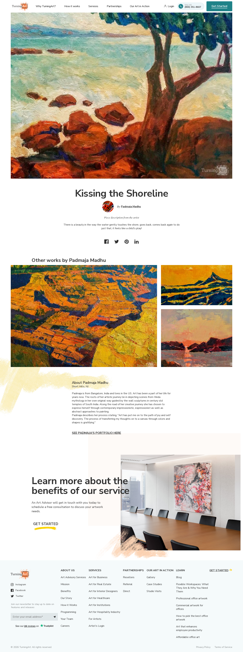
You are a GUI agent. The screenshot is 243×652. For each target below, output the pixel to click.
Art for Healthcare (99, 598)
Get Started (219, 6)
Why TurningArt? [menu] (46, 6)
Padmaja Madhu (131, 206)
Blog (179, 577)
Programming (68, 612)
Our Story (66, 598)
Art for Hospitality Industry (104, 612)
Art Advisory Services (73, 577)
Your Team (67, 619)
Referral (127, 584)
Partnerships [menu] (114, 6)
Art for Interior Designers (103, 591)
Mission (65, 584)
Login (171, 6)
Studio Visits (154, 591)
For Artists (95, 619)
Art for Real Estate (100, 584)
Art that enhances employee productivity (189, 628)
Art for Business (98, 577)
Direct (126, 591)
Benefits (66, 591)
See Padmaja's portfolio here (96, 433)
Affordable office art (188, 637)
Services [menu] (93, 6)
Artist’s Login (96, 626)
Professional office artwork (191, 598)
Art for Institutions (99, 605)
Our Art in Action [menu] (139, 6)
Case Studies (154, 584)
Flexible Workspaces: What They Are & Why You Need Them (192, 587)
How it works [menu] (72, 6)
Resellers (128, 577)
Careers (65, 626)
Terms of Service (223, 647)
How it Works (69, 605)
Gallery (151, 577)
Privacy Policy (203, 647)
